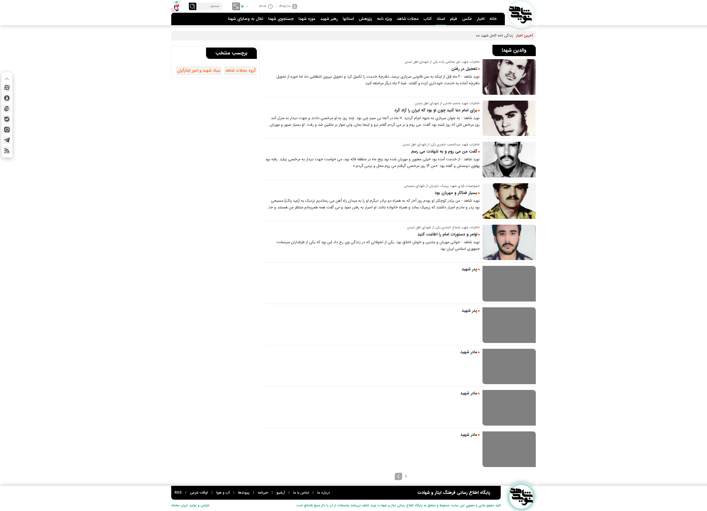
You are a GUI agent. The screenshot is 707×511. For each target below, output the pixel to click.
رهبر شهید (329, 18)
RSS (178, 493)
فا (242, 6)
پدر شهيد (469, 269)
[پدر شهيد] (509, 284)
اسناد (441, 18)
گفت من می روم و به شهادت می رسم (444, 151)
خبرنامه (263, 493)
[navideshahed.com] (521, 13)
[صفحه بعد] (398, 476)
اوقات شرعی (199, 493)
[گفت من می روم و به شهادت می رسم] (509, 159)
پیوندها (243, 493)
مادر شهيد (468, 352)
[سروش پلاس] (7, 98)
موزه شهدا (307, 18)
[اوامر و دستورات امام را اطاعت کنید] (509, 242)
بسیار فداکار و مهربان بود (456, 193)
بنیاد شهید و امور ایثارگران (198, 70)
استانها (348, 18)
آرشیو (280, 493)
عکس (467, 18)
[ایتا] (7, 108)
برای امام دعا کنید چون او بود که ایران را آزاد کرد (435, 110)
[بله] (7, 119)
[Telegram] (7, 140)
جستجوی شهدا (281, 18)
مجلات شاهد (408, 18)
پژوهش (365, 18)
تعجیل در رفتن (464, 68)
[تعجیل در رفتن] (509, 77)
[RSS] (7, 150)
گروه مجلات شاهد (240, 70)
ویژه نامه (384, 18)
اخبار (480, 18)
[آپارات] (7, 87)
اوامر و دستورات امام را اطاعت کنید (447, 234)
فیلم (453, 18)
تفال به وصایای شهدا (245, 18)
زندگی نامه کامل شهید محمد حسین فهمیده (481, 35)
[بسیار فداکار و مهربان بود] (509, 201)
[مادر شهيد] (509, 366)
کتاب (428, 18)
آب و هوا (223, 493)
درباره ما (323, 493)
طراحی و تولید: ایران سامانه (190, 505)
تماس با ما (301, 493)
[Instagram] (7, 129)
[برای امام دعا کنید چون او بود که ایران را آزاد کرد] (509, 118)
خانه (493, 18)
